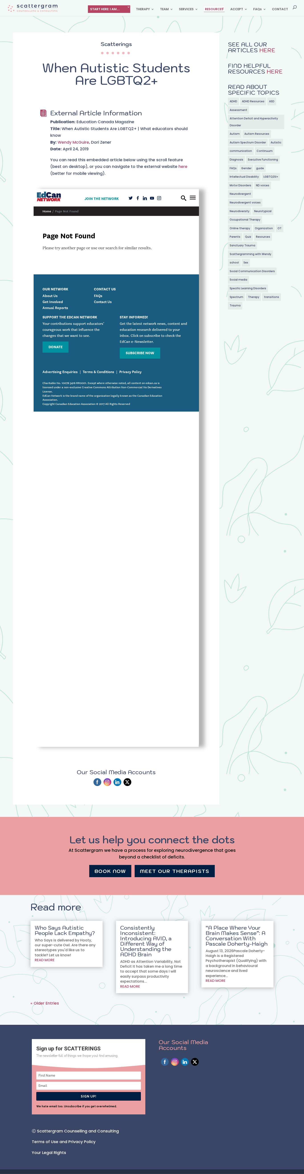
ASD (271, 101)
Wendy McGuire (73, 142)
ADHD (233, 101)
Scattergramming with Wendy (250, 254)
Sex (245, 262)
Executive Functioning (263, 159)
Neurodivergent (240, 194)
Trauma (235, 305)
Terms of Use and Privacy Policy (63, 1141)
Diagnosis (236, 159)
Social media (238, 279)
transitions (271, 297)
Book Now (110, 871)
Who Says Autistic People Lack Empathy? (65, 930)
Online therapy (240, 228)
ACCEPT (236, 9)
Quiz (248, 237)
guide (260, 168)
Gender (246, 168)
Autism (235, 134)
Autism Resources (256, 134)
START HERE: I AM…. (105, 9)
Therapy (253, 297)
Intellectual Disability (244, 177)
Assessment (238, 110)
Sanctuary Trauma (242, 245)
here (182, 166)
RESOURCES (214, 9)
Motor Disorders (240, 185)
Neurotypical (263, 211)
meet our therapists (174, 871)
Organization (264, 228)
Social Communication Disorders (252, 271)
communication (241, 151)
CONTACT (280, 9)
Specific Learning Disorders (248, 288)
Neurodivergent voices (245, 202)
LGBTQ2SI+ (270, 177)
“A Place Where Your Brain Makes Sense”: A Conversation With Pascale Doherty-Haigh (237, 935)
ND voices (262, 185)
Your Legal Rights (49, 1152)
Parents (235, 237)
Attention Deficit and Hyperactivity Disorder (254, 122)
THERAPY (143, 9)
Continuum (265, 151)
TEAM (164, 9)
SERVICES (186, 9)
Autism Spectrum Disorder (248, 142)
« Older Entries (44, 1003)
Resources (263, 237)
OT (280, 228)
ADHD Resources (253, 101)
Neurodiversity (239, 211)
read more (45, 960)
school (234, 262)
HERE (266, 50)
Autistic (276, 142)
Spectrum (236, 297)
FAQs (257, 9)
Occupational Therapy (245, 219)
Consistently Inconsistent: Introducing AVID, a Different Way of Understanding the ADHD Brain (146, 941)
